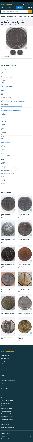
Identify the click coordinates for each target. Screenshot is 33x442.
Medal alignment (5, 142)
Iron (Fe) (3, 125)
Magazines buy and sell (6, 408)
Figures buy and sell (6, 411)
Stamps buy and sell (6, 397)
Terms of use (4, 438)
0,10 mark (11, 24)
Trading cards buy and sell (7, 427)
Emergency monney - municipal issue (11, 110)
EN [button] (23, 4)
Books (20, 16)
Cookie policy (18, 438)
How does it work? (5, 378)
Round (3, 146)
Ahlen (6, 24)
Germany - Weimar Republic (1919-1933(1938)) (13, 101)
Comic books (10, 16)
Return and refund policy (7, 388)
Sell (10, 7)
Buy (2, 7)
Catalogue (19, 7)
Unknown (3, 114)
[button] (28, 4)
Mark (16, 24)
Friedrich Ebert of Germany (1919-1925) (11, 106)
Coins (15, 16)
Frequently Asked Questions (8, 380)
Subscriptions (4, 369)
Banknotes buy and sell (6, 414)
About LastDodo (5, 358)
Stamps (3, 16)
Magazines (26, 16)
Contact (3, 383)
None (2, 163)
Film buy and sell (5, 424)
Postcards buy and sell (6, 416)
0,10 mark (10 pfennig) (7, 86)
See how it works (21, 1)
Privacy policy (11, 438)
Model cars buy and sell (7, 419)
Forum (30, 7)
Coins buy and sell (5, 403)
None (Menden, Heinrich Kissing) (9, 168)
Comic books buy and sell (7, 400)
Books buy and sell (5, 405)
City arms (3, 121)
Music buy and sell (5, 422)
